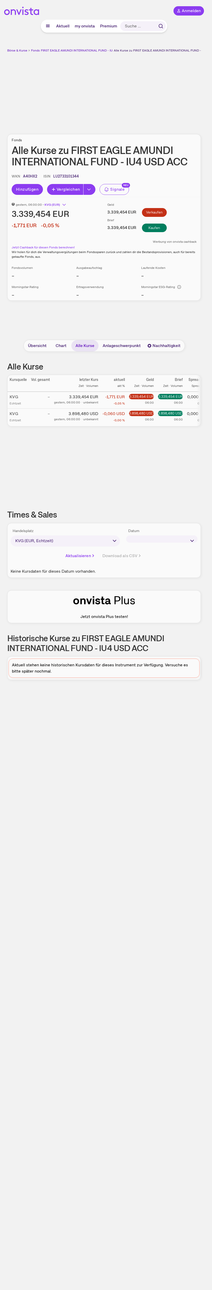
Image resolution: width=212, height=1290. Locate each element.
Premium (108, 26)
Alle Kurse (84, 345)
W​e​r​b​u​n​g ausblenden (123, 90)
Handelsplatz (23, 530)
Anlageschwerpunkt (122, 345)
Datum (133, 530)
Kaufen (154, 227)
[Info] (179, 287)
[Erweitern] (89, 189)
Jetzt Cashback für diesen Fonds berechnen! (43, 247)
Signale (117, 189)
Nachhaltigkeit (166, 345)
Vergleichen (68, 189)
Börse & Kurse (17, 50)
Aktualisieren (78, 555)
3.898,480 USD (141, 413)
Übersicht (37, 345)
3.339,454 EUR (141, 396)
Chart (61, 345)
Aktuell (63, 26)
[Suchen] (160, 26)
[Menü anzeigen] (48, 26)
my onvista (85, 26)
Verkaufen (154, 212)
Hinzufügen (27, 189)
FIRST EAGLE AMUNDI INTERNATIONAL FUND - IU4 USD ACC (85, 50)
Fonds (35, 50)
